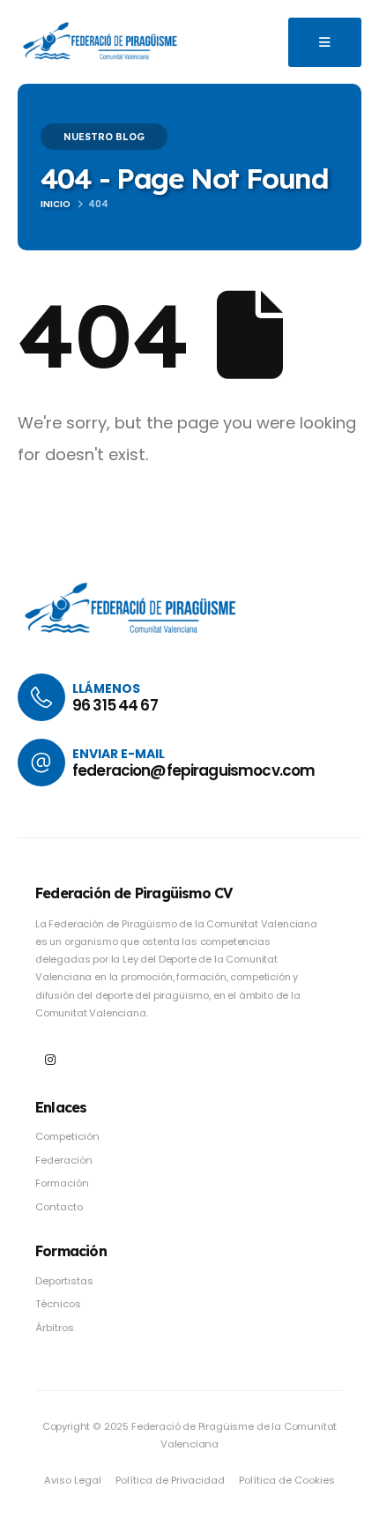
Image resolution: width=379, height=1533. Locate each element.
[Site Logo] (101, 41)
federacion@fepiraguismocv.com (193, 770)
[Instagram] (49, 1059)
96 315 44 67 (115, 705)
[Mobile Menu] (324, 42)
